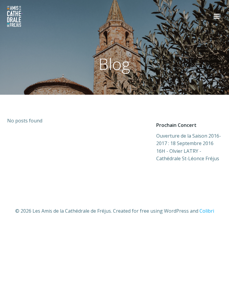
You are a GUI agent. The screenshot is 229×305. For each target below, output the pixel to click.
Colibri (206, 211)
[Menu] (217, 16)
